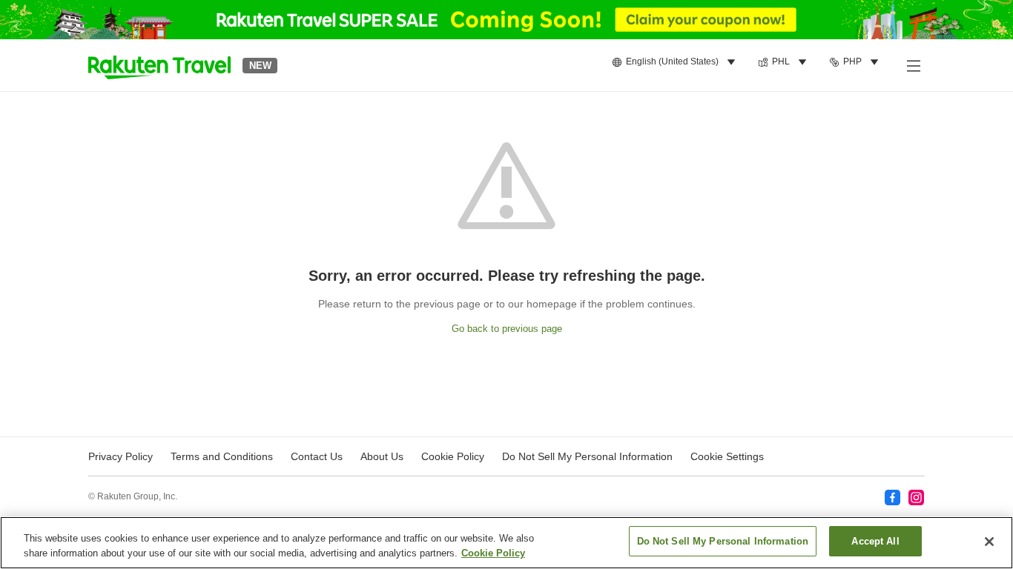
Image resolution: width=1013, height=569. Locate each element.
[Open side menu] (913, 65)
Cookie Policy (493, 553)
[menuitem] (676, 62)
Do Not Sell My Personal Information (723, 541)
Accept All (875, 541)
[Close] (989, 541)
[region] (506, 542)
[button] (159, 65)
